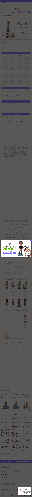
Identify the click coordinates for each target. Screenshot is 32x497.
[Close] (31, 241)
